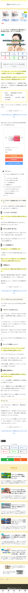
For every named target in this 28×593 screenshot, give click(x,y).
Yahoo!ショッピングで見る (14, 163)
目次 (6, 171)
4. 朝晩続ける (8, 184)
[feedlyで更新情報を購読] (7, 459)
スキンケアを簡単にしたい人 (12, 191)
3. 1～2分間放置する (10, 182)
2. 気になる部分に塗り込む (11, 180)
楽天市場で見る (14, 159)
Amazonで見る (14, 155)
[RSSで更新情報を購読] (20, 459)
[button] (22, 58)
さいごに (6, 195)
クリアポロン (8, 150)
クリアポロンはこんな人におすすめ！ (13, 186)
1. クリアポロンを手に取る (11, 178)
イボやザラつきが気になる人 (12, 189)
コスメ (4, 440)
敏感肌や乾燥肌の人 (10, 193)
